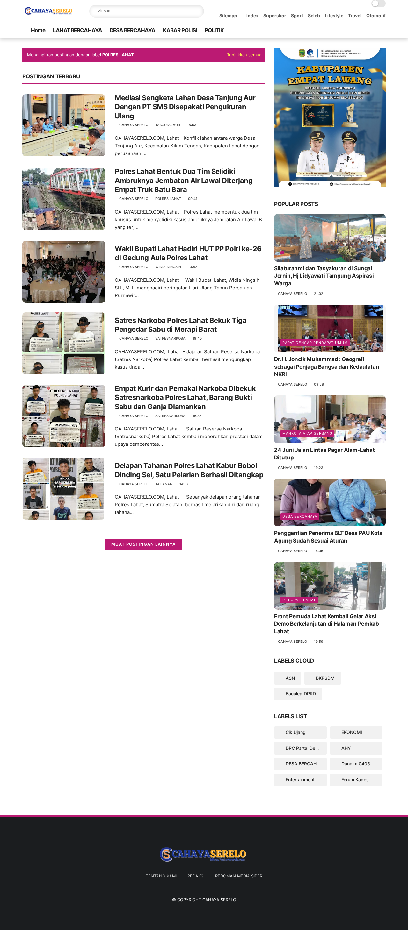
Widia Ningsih (168, 267)
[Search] (197, 11)
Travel (354, 15)
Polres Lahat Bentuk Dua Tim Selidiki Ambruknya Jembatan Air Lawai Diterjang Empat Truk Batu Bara (183, 180)
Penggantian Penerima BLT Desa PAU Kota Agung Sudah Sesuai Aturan (328, 537)
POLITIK (214, 30)
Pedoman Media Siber (238, 875)
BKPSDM (325, 678)
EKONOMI (351, 732)
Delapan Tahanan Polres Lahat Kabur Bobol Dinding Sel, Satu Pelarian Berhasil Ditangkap (189, 470)
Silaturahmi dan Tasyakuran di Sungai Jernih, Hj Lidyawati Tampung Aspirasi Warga (324, 276)
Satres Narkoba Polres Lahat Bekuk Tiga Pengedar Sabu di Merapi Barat (180, 325)
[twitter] (341, 30)
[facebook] (331, 30)
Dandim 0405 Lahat (361, 763)
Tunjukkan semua (244, 54)
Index (252, 15)
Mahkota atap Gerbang (307, 433)
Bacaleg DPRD (300, 693)
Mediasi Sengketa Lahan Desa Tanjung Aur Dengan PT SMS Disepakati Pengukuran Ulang (185, 107)
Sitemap (228, 15)
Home (38, 30)
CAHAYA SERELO (219, 899)
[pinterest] (362, 30)
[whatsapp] (351, 30)
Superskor (274, 15)
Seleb (314, 15)
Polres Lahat (168, 198)
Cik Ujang (295, 732)
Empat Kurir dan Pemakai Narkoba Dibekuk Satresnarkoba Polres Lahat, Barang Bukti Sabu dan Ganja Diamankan (185, 397)
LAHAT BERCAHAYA (77, 30)
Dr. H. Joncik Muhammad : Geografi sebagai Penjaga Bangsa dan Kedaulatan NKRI (326, 367)
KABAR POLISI (180, 30)
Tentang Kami (161, 875)
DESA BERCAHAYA (132, 30)
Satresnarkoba (170, 338)
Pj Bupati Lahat (299, 600)
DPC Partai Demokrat (305, 748)
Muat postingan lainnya (143, 544)
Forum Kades (354, 779)
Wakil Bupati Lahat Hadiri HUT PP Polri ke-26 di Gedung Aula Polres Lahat (188, 253)
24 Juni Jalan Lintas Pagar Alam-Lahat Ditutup (324, 454)
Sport (297, 15)
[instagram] (372, 30)
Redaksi (195, 875)
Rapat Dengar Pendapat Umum (315, 342)
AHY (345, 748)
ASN (289, 678)
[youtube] (382, 30)
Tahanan (163, 484)
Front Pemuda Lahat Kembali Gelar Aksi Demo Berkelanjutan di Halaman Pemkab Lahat (326, 624)
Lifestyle (334, 15)
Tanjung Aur (167, 125)
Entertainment (299, 779)
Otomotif (376, 15)
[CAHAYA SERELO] (49, 14)
